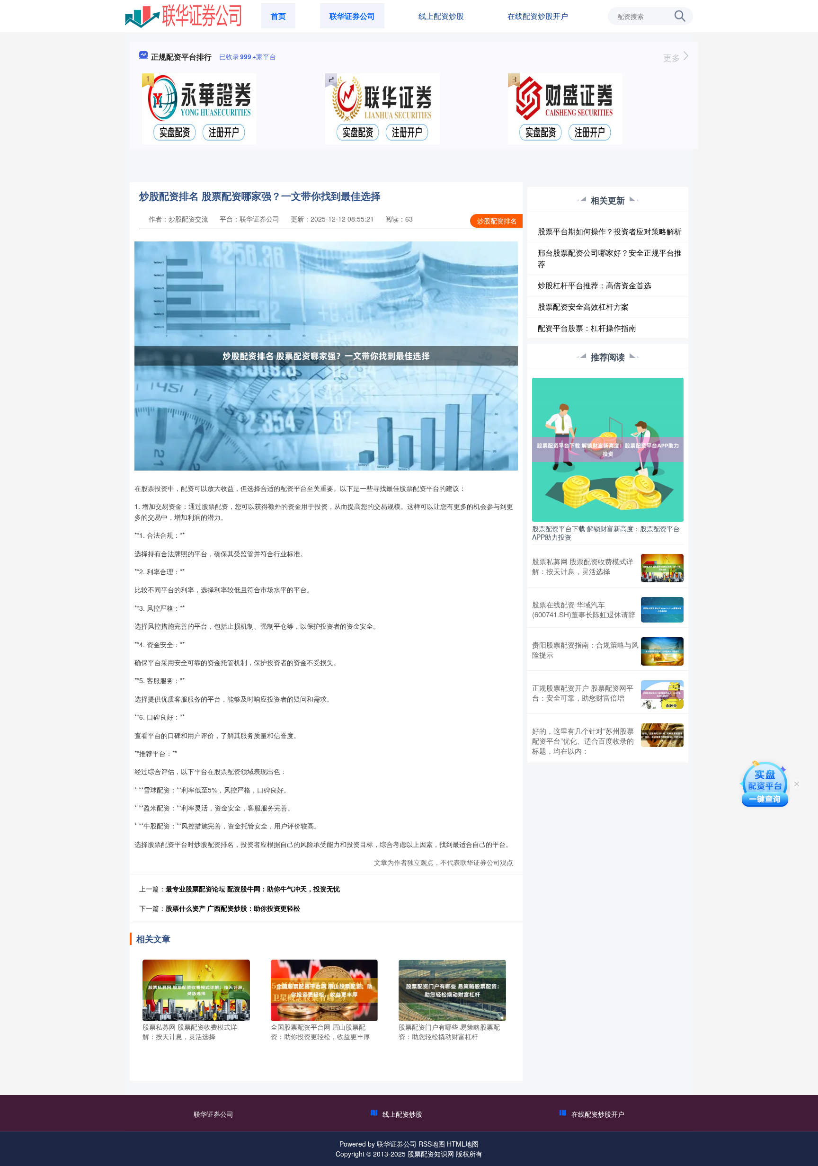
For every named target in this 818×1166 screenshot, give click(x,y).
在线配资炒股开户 (537, 15)
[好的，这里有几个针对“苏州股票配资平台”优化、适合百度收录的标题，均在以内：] (662, 740)
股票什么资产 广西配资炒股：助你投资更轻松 (233, 908)
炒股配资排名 (497, 220)
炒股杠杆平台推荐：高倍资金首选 (594, 285)
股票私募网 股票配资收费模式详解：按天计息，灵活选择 (582, 566)
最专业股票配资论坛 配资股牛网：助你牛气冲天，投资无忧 (253, 888)
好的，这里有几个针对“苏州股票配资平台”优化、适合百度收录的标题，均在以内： (583, 741)
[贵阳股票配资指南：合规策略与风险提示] (662, 651)
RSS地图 (431, 1143)
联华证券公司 (352, 15)
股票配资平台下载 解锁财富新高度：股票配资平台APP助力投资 (606, 533)
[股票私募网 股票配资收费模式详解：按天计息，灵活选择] (196, 989)
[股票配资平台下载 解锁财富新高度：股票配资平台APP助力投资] (608, 449)
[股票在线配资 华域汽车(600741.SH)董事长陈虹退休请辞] (662, 610)
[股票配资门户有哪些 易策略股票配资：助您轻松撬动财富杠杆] (452, 989)
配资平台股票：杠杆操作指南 (587, 327)
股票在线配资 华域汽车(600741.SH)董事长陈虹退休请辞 (583, 609)
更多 (673, 57)
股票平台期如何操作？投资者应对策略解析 (610, 231)
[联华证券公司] (183, 15)
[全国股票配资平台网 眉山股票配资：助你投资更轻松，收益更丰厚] (324, 989)
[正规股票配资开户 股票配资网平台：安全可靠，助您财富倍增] (662, 694)
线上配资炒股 (441, 15)
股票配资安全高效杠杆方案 (583, 306)
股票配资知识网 (431, 1153)
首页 (278, 15)
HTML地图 (463, 1143)
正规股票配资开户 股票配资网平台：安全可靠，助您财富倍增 (582, 693)
